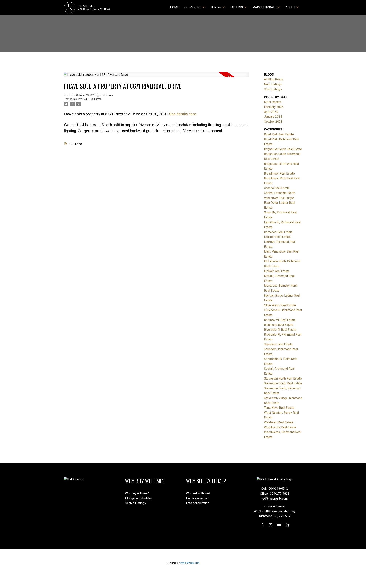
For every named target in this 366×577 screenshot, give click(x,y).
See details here (182, 114)
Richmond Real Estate (278, 325)
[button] (262, 525)
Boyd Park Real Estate (279, 134)
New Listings (273, 84)
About (290, 7)
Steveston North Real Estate (283, 378)
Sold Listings (273, 89)
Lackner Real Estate (277, 237)
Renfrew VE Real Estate (280, 320)
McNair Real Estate (277, 271)
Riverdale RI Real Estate (88, 98)
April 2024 (271, 112)
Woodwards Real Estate (280, 427)
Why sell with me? (198, 493)
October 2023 (273, 121)
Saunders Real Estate (278, 344)
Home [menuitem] (174, 7)
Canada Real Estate (277, 188)
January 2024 (273, 116)
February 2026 (273, 107)
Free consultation (197, 503)
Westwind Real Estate (278, 422)
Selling (237, 7)
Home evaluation (197, 498)
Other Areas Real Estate (280, 305)
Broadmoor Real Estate (279, 173)
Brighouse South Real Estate (283, 149)
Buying (216, 7)
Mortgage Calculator (138, 498)
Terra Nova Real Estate (279, 408)
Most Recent (272, 102)
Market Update (264, 7)
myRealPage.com (189, 562)
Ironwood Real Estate (278, 232)
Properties (192, 7)
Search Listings (135, 503)
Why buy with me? (137, 493)
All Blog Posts (273, 79)
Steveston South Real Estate (283, 383)
